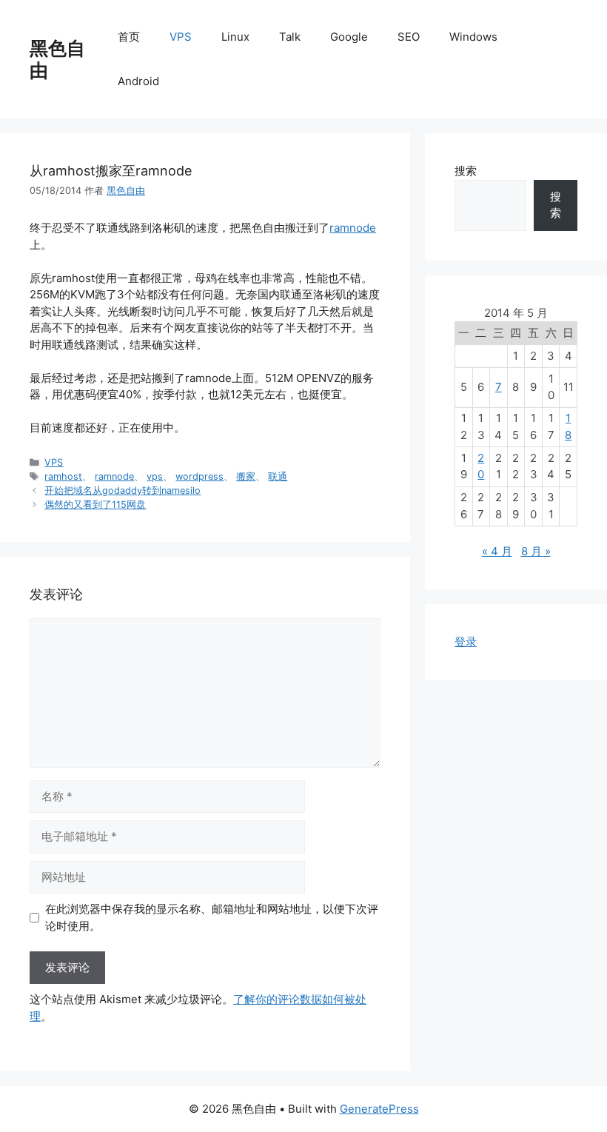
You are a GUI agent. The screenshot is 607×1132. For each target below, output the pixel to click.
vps (155, 476)
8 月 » (536, 551)
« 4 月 (497, 551)
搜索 (466, 171)
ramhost (63, 476)
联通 (277, 476)
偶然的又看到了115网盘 (95, 504)
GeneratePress (379, 1109)
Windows (473, 37)
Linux (235, 37)
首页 (129, 37)
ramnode (352, 228)
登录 (466, 641)
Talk (290, 37)
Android (138, 81)
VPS (181, 37)
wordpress (199, 476)
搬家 (245, 476)
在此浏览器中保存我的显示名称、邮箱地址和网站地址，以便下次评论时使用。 (211, 917)
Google (349, 37)
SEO (409, 37)
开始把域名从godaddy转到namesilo (122, 490)
